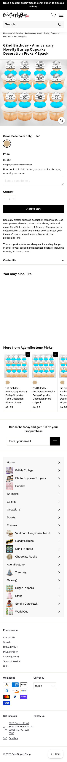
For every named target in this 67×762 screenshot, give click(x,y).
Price (6, 154)
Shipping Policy (11, 656)
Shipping (7, 165)
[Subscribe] (55, 441)
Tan (7, 143)
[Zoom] (61, 120)
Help (5, 666)
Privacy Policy (10, 652)
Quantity (8, 191)
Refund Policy (10, 647)
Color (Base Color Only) (21, 136)
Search (7, 642)
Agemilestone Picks (37, 347)
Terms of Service (11, 661)
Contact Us (9, 637)
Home (6, 33)
